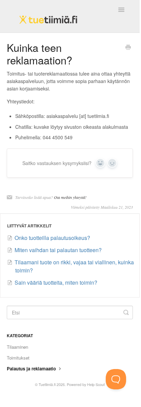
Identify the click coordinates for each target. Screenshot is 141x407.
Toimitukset (18, 357)
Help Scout (96, 384)
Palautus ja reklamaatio (32, 368)
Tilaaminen (17, 347)
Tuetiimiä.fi (47, 384)
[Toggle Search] (126, 312)
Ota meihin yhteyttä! (70, 197)
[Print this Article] (128, 48)
